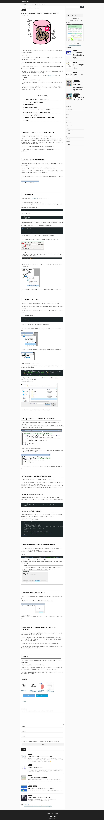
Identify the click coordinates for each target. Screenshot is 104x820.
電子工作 (68, 144)
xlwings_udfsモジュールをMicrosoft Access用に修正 (37, 109)
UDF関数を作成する (29, 104)
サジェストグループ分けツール (75, 45)
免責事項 (56, 813)
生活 (67, 136)
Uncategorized (69, 122)
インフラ (68, 128)
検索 (82, 6)
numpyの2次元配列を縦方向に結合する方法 (37, 777)
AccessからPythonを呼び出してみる (33, 115)
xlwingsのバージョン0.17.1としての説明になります (37, 99)
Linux (67, 114)
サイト (23, 736)
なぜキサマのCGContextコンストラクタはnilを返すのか (78, 66)
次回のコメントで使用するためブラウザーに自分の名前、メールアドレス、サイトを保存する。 (41, 741)
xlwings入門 (51, 75)
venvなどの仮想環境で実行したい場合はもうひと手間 (37, 112)
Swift (67, 120)
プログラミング (69, 130)
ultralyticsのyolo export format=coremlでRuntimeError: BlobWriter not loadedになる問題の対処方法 (78, 86)
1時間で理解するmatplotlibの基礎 (35, 767)
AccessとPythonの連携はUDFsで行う (34, 102)
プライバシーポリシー (49, 813)
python (24, 701)
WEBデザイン (69, 125)
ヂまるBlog (25, 1)
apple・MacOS (69, 106)
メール (23, 731)
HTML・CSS (68, 111)
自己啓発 (68, 138)
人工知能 (68, 133)
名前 (23, 726)
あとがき (27, 120)
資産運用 (68, 141)
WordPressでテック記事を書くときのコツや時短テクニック (78, 99)
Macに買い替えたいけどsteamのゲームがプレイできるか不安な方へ (38, 806)
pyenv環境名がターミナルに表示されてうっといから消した (41, 788)
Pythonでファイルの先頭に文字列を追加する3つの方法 (40, 756)
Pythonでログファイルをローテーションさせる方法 (39, 797)
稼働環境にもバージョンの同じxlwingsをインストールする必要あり (40, 117)
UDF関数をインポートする (31, 107)
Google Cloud (69, 109)
